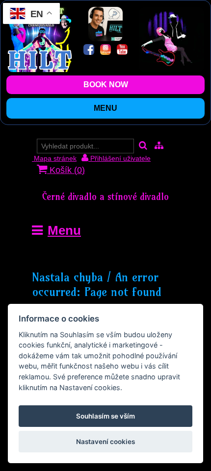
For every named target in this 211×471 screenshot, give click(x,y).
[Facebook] (88, 50)
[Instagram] (105, 50)
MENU (105, 108)
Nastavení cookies (105, 442)
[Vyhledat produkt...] (143, 146)
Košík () (66, 170)
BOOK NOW (105, 84)
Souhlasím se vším (105, 416)
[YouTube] (122, 50)
